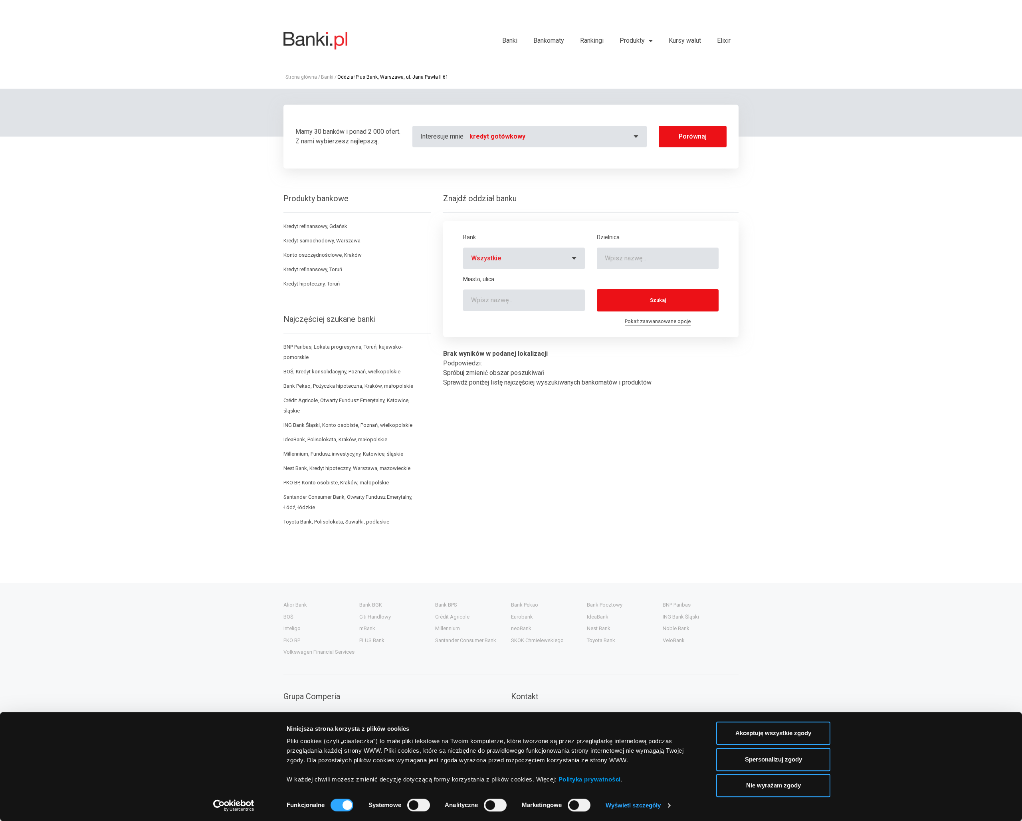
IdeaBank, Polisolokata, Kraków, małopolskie (335, 439)
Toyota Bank (601, 640)
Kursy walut (685, 40)
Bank (469, 237)
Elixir (724, 40)
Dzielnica (608, 237)
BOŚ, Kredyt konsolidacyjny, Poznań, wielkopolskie (341, 372)
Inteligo (292, 628)
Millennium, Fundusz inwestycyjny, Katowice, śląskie (343, 454)
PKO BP (291, 640)
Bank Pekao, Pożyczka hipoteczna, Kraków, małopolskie (348, 386)
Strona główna (301, 77)
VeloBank (674, 640)
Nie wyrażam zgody (773, 785)
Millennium (447, 628)
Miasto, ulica (478, 279)
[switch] (418, 805)
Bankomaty (548, 40)
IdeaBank (597, 617)
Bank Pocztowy (604, 605)
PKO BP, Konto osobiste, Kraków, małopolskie (336, 483)
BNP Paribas (677, 605)
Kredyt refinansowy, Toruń (312, 269)
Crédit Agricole (452, 617)
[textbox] (555, 136)
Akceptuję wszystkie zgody (773, 733)
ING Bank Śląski (681, 617)
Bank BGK (370, 605)
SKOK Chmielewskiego (537, 640)
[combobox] (555, 136)
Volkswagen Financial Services (319, 652)
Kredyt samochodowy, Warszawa (321, 241)
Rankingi (592, 40)
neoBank (521, 628)
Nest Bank (598, 628)
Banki (509, 40)
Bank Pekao (524, 605)
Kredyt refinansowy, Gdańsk (315, 226)
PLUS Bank (371, 640)
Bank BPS (446, 605)
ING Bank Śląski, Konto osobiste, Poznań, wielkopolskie (347, 425)
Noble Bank (676, 628)
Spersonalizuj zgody (773, 759)
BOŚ (288, 617)
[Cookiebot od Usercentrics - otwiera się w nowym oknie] (234, 805)
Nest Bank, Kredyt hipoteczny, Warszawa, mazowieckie (346, 468)
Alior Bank (295, 605)
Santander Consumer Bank (465, 640)
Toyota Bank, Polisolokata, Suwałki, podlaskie (336, 522)
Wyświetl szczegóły (633, 805)
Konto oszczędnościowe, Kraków (322, 255)
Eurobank (522, 617)
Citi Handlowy (375, 617)
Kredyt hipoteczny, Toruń (311, 284)
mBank (367, 628)
